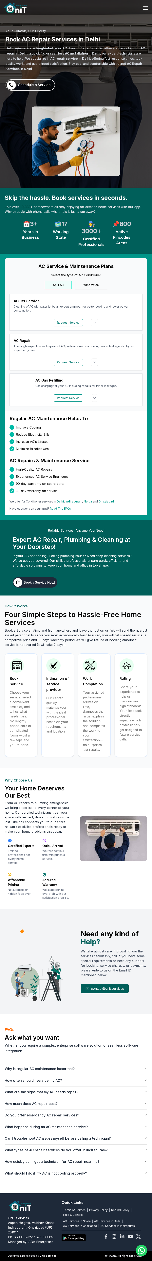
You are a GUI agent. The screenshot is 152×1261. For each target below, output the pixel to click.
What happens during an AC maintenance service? (46, 1127)
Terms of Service (74, 1210)
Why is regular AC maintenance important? (40, 1069)
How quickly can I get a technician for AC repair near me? (52, 1162)
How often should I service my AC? (33, 1081)
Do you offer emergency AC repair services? (42, 1115)
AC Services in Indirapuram (118, 1225)
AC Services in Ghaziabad (80, 1225)
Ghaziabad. (107, 501)
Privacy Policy (98, 1210)
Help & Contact (73, 1214)
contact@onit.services (107, 989)
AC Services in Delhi (107, 1221)
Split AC (58, 285)
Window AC (91, 285)
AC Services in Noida (77, 1221)
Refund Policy (120, 1210)
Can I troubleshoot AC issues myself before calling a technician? (58, 1138)
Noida (88, 501)
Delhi (60, 501)
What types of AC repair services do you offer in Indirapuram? (56, 1150)
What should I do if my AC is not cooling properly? (46, 1173)
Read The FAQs (60, 508)
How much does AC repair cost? (31, 1104)
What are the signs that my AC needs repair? (42, 1092)
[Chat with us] (141, 1250)
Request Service (68, 322)
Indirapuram (74, 501)
